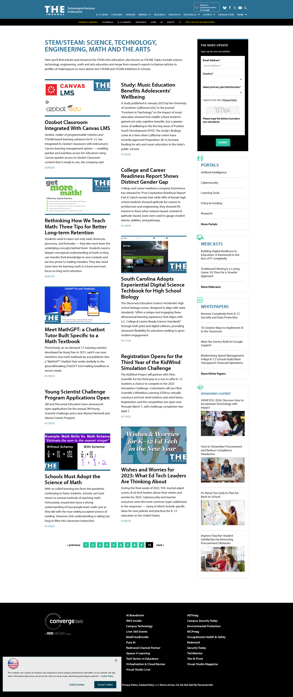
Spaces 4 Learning (138, 653)
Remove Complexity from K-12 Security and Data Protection (220, 315)
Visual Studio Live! (138, 669)
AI (162, 22)
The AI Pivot (195, 659)
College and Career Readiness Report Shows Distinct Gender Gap (149, 175)
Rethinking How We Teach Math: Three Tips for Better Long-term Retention (76, 226)
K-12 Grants (124, 22)
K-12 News (102, 14)
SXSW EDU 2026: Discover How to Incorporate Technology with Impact (222, 403)
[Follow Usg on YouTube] (240, 7)
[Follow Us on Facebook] (229, 7)
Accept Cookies (105, 684)
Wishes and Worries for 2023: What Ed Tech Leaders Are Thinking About (153, 475)
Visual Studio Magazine (202, 664)
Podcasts (175, 14)
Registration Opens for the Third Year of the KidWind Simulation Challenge (152, 362)
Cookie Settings (76, 684)
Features (117, 14)
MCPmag (193, 631)
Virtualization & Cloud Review (145, 664)
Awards (143, 14)
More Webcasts (211, 287)
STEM (153, 22)
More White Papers (213, 374)
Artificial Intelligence (214, 172)
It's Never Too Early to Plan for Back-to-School (220, 494)
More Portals (209, 224)
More (240, 14)
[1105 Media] (65, 652)
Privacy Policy (230, 100)
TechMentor (195, 653)
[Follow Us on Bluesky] (224, 7)
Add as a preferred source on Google (208, 7)
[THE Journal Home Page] (70, 10)
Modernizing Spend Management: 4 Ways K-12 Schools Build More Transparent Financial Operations (222, 359)
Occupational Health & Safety (206, 637)
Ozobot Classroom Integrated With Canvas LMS (77, 125)
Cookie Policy (146, 684)
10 (149, 545)
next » (160, 545)
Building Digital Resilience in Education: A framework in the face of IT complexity (220, 254)
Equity (171, 22)
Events (207, 14)
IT (180, 22)
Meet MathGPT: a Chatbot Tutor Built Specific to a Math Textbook (75, 335)
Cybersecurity (209, 183)
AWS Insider (134, 621)
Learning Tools (210, 193)
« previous (73, 545)
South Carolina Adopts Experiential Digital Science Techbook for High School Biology (153, 287)
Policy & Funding (211, 203)
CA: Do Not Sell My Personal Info (194, 684)
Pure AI (130, 642)
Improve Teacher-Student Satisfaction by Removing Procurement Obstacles (217, 539)
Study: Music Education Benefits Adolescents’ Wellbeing (148, 90)
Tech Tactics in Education (142, 659)
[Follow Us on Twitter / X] (234, 7)
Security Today (196, 648)
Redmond (193, 642)
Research (160, 14)
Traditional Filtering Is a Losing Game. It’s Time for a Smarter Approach (220, 272)
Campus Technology (139, 626)
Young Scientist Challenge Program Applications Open (77, 394)
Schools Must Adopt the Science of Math (72, 479)
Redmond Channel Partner (143, 648)
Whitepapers (215, 306)
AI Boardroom (135, 615)
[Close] (116, 660)
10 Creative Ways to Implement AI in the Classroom (222, 329)
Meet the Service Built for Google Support (222, 343)
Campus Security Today (202, 621)
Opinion (130, 14)
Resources (190, 14)
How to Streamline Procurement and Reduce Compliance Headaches (221, 450)
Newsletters (226, 14)
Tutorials (107, 22)
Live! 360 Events (137, 631)
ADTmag (192, 615)
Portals (210, 165)
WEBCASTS (212, 244)
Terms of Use (167, 684)
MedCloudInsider (137, 637)
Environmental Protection (204, 626)
